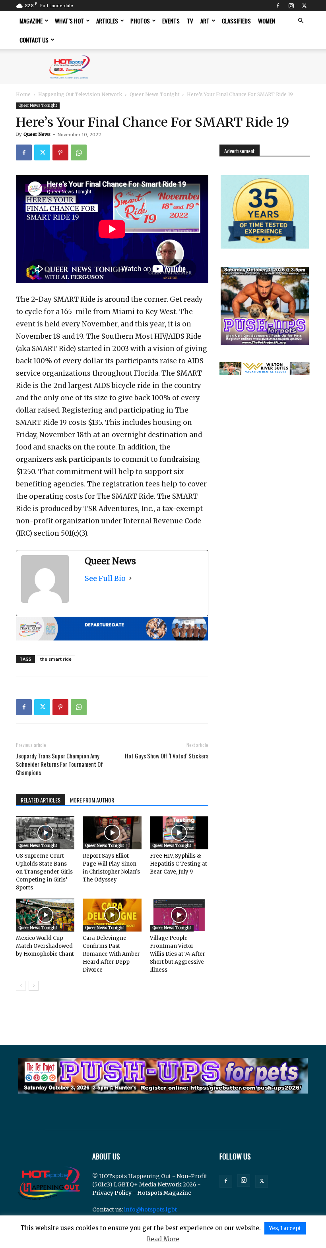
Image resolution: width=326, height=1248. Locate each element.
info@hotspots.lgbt (150, 1209)
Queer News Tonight (154, 94)
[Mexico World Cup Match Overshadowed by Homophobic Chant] (45, 915)
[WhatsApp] (79, 152)
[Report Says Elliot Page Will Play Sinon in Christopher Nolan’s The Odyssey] (112, 832)
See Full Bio (105, 578)
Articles (107, 20)
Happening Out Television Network (80, 94)
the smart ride (56, 659)
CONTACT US (34, 39)
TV (190, 20)
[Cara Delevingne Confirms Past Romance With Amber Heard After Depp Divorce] (112, 915)
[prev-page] (21, 986)
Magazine (31, 20)
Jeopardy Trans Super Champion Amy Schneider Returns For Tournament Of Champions (59, 764)
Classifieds (236, 20)
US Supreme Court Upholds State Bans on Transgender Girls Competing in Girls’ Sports (44, 872)
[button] (300, 21)
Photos (140, 20)
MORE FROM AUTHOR (92, 800)
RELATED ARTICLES (40, 800)
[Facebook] (278, 5)
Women (266, 20)
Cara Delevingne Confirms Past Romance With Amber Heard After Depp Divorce (111, 954)
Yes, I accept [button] (285, 1228)
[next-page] (34, 986)
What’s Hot (69, 20)
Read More (163, 1239)
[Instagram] (291, 5)
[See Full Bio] (130, 578)
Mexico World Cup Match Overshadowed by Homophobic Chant (45, 946)
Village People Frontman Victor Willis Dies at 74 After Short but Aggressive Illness (177, 954)
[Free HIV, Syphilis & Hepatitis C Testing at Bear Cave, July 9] (179, 832)
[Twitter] (304, 5)
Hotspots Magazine (164, 1192)
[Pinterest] (60, 152)
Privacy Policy (112, 1192)
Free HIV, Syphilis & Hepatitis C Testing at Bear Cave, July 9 (178, 864)
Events (171, 20)
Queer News (36, 134)
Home (23, 94)
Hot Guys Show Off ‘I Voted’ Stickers (166, 756)
